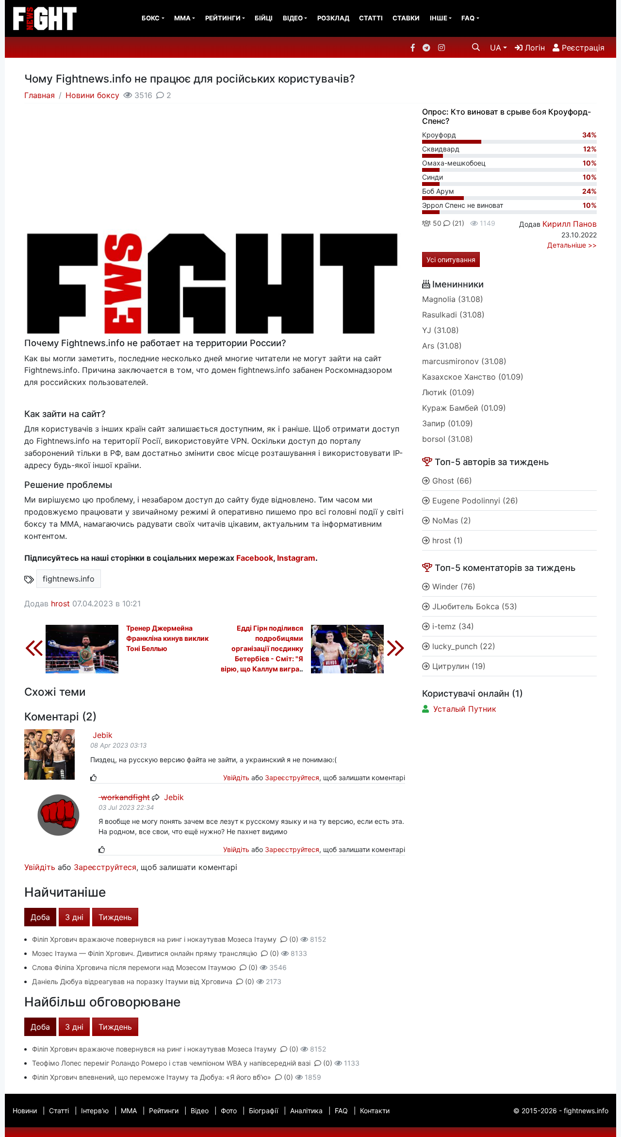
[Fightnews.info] (45, 18)
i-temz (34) (452, 626)
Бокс (151, 18)
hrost (60, 603)
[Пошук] (476, 47)
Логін (534, 47)
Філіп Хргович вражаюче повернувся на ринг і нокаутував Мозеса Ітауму (154, 939)
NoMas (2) (450, 520)
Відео (293, 18)
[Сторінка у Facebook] (413, 47)
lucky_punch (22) (462, 646)
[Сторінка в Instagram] (441, 47)
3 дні (74, 917)
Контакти (375, 1110)
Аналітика (306, 1110)
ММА (182, 18)
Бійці (264, 18)
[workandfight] (58, 815)
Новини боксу (92, 95)
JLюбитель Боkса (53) (473, 606)
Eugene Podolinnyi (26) (474, 500)
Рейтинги (223, 18)
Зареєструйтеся (292, 777)
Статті (371, 18)
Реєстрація (582, 47)
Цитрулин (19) (458, 666)
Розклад (333, 18)
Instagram (296, 558)
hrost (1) (446, 540)
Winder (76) (452, 586)
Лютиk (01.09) (448, 392)
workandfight (124, 797)
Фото (229, 1110)
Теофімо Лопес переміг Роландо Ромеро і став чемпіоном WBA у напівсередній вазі (171, 1063)
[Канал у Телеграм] (426, 47)
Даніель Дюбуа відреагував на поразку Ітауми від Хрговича (132, 981)
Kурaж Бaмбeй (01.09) (464, 408)
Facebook (254, 558)
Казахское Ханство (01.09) (472, 377)
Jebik (101, 735)
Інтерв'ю (95, 1110)
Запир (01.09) (447, 423)
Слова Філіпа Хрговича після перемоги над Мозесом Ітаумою (134, 967)
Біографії (263, 1110)
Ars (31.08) (442, 346)
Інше (438, 18)
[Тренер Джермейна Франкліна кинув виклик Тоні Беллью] (71, 647)
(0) (293, 939)
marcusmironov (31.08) (464, 361)
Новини (25, 1110)
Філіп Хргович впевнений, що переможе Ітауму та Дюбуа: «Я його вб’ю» (151, 1077)
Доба (40, 917)
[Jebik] (49, 754)
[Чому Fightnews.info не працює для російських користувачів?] (214, 297)
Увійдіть (236, 777)
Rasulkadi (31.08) (453, 314)
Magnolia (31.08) (452, 299)
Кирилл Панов (569, 224)
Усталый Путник (464, 709)
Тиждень (115, 917)
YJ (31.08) (440, 330)
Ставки (406, 18)
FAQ (467, 18)
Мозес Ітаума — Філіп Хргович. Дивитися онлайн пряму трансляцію (144, 953)
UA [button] (495, 47)
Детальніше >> (572, 245)
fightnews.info (69, 579)
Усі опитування (450, 259)
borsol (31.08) (447, 439)
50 (436, 223)
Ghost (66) (451, 480)
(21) (457, 223)
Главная (39, 95)
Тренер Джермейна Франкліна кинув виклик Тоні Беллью (167, 638)
